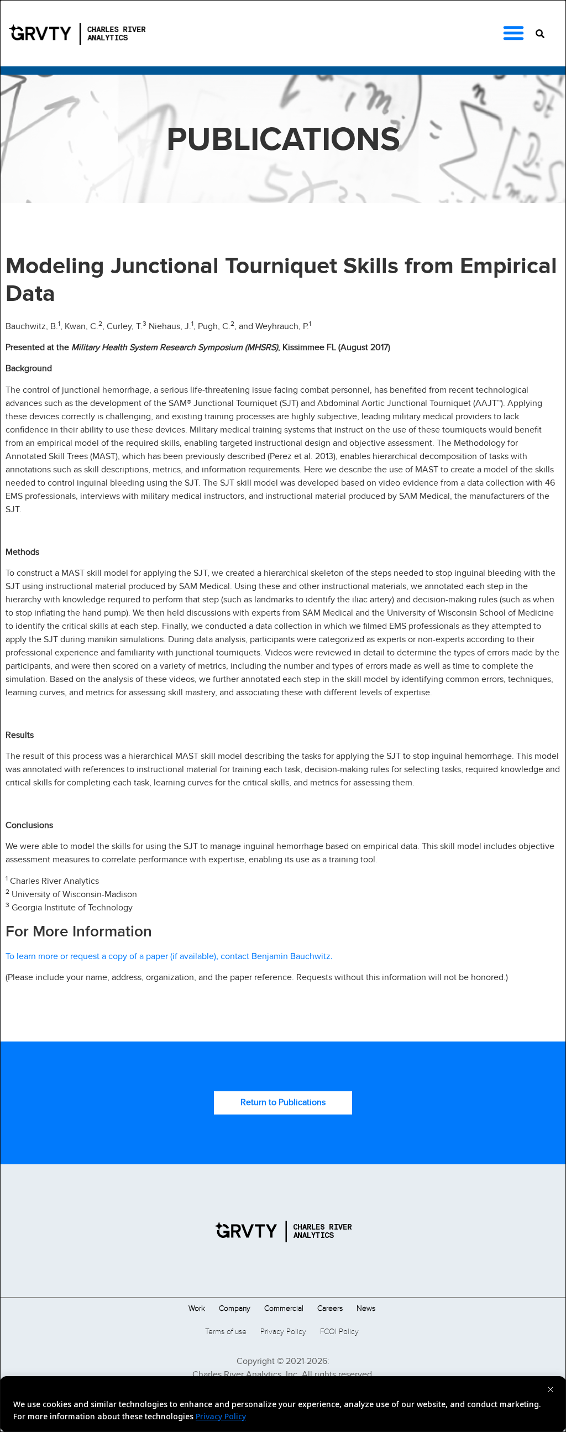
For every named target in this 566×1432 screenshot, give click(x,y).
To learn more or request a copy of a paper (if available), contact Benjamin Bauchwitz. (169, 956)
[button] (513, 32)
